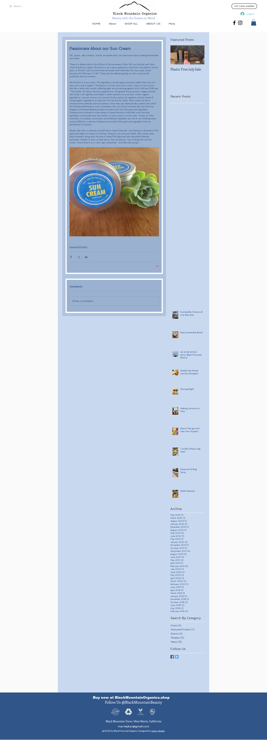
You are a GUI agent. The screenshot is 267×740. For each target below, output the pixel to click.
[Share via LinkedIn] (86, 256)
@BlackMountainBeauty (142, 702)
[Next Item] (199, 54)
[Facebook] (234, 23)
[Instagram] (240, 23)
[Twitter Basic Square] (177, 657)
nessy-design (158, 731)
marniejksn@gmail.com (133, 726)
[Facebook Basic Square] (172, 657)
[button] (253, 22)
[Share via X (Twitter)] (78, 256)
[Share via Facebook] (71, 256)
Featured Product (78, 247)
